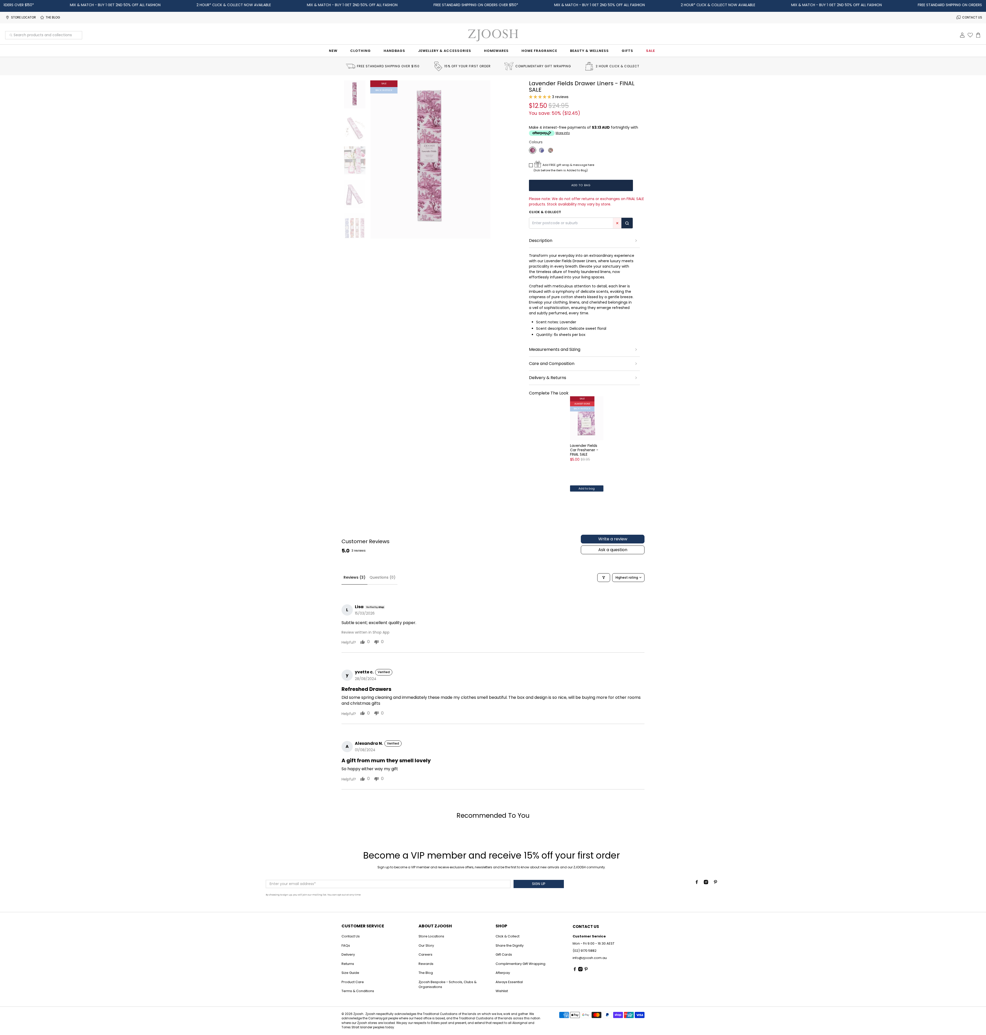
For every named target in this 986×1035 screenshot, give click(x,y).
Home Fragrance (539, 50)
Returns (348, 963)
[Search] (627, 223)
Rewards (426, 963)
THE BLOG (53, 17)
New (333, 50)
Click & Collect (507, 936)
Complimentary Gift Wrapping (520, 963)
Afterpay (503, 972)
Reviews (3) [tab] (354, 577)
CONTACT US (972, 17)
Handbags (394, 50)
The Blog (426, 972)
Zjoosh (358, 1014)
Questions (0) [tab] (382, 577)
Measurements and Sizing (554, 349)
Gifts (627, 50)
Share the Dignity (510, 945)
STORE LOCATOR (23, 17)
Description (540, 240)
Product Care (353, 982)
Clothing (360, 50)
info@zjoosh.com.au (590, 957)
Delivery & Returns (547, 378)
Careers (425, 954)
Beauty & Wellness (589, 50)
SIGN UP (538, 883)
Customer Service (363, 926)
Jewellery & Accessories (444, 50)
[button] (540, 96)
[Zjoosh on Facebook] (697, 883)
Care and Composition (551, 363)
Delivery (348, 954)
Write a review (612, 539)
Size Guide (350, 972)
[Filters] (603, 577)
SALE (650, 50)
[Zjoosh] (493, 35)
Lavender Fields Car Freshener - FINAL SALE (584, 449)
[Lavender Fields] (532, 150)
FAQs (346, 945)
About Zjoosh (435, 926)
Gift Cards (504, 954)
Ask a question (612, 550)
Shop (501, 926)
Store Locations (431, 936)
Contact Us (351, 936)
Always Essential (509, 982)
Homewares (496, 50)
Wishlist (502, 991)
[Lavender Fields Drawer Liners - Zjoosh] (431, 159)
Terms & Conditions (358, 991)
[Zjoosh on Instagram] (706, 883)
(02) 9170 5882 (584, 950)
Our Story (426, 945)
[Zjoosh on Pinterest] (715, 883)
